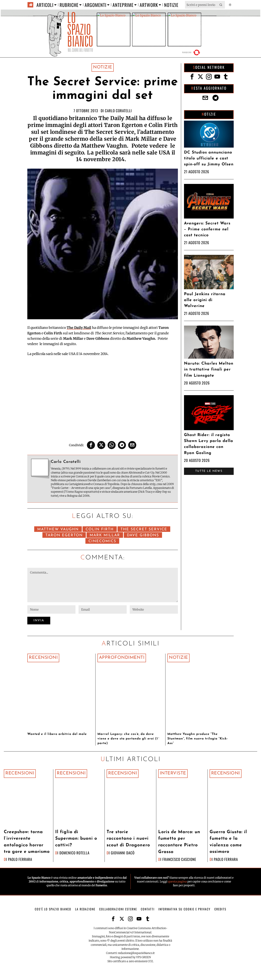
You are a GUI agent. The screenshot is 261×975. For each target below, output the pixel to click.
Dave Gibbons (143, 535)
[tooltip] (91, 445)
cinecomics (102, 541)
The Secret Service (144, 529)
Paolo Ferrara (20, 859)
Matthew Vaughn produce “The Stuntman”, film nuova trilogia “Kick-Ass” (197, 739)
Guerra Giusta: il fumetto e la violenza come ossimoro (228, 842)
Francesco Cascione (179, 859)
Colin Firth (100, 529)
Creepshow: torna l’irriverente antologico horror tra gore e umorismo (27, 842)
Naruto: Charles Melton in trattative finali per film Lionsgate (208, 369)
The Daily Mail (79, 328)
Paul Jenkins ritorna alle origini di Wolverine (204, 300)
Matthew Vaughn (58, 529)
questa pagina (177, 881)
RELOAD (191, 52)
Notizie (102, 67)
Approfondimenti (122, 658)
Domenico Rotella (74, 853)
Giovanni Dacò (123, 853)
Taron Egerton (64, 535)
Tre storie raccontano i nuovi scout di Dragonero (128, 838)
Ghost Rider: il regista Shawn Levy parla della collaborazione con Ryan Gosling (208, 444)
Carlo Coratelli (118, 110)
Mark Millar (105, 535)
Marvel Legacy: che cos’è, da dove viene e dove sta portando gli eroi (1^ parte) (128, 739)
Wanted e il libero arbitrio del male (57, 734)
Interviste (173, 773)
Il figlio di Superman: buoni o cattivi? (76, 838)
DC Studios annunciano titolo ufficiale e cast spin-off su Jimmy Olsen (208, 158)
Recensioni (43, 658)
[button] (221, 5)
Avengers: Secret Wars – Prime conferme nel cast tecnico (207, 229)
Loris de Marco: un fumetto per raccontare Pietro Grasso (179, 842)
